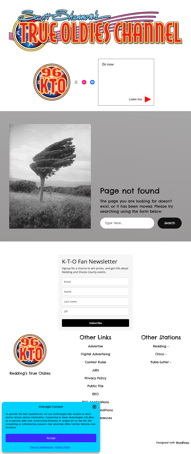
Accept (51, 438)
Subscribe (95, 323)
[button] (94, 407)
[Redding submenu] (168, 346)
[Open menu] (76, 82)
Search (169, 223)
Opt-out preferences (41, 447)
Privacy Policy (62, 447)
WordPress (182, 442)
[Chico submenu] (166, 354)
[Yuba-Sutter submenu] (170, 362)
